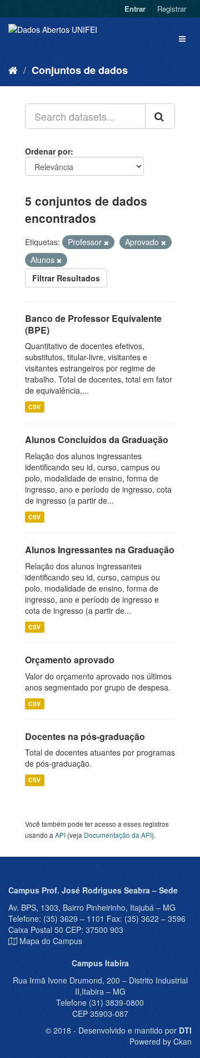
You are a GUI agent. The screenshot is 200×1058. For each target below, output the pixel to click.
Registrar (171, 8)
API (60, 835)
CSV (34, 407)
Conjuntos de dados (80, 70)
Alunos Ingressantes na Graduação (99, 549)
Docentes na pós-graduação (85, 736)
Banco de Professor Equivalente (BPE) (93, 324)
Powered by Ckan (160, 1041)
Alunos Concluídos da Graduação (96, 439)
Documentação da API (118, 835)
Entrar (135, 8)
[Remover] (106, 242)
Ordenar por (48, 151)
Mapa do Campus (50, 940)
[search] (160, 116)
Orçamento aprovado (69, 659)
